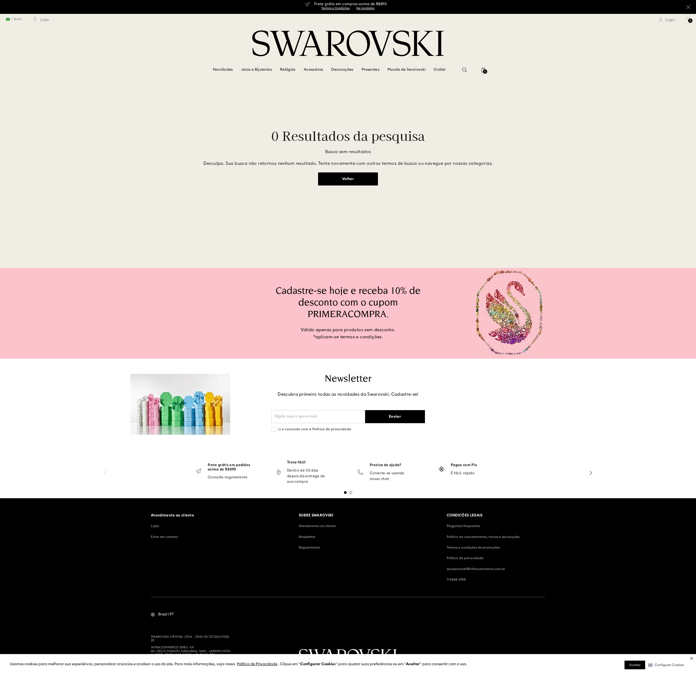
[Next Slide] (591, 472)
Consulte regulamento (228, 477)
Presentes (370, 70)
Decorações (342, 70)
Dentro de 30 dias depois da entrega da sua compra (306, 476)
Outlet (439, 70)
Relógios (288, 70)
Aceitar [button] (635, 665)
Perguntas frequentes (463, 526)
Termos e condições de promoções (473, 547)
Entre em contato (164, 536)
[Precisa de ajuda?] (360, 472)
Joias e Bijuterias (256, 70)
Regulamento (309, 547)
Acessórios (313, 70)
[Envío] (198, 471)
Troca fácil (296, 462)
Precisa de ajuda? (386, 465)
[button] (666, 665)
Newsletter (307, 536)
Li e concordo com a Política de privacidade (314, 429)
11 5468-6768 (456, 579)
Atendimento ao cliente (317, 526)
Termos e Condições (335, 8)
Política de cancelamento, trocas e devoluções (483, 536)
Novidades (223, 70)
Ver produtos (365, 8)
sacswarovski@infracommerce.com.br (476, 569)
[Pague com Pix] (441, 469)
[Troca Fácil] (279, 472)
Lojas (155, 526)
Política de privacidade (465, 558)
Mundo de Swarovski (406, 70)
